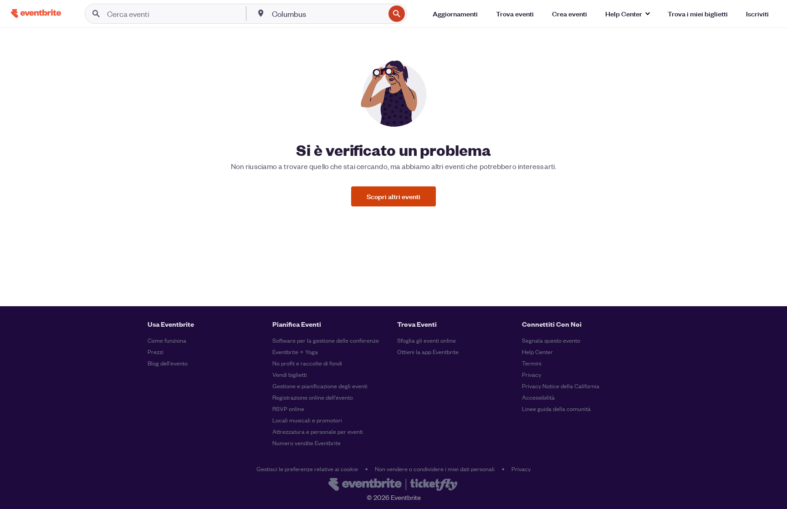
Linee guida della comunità (556, 408)
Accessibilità (538, 397)
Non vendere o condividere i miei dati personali (435, 468)
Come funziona (167, 340)
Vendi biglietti (289, 374)
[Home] (36, 13)
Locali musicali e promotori (307, 420)
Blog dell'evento (168, 363)
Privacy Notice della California (560, 385)
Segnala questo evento (551, 340)
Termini (532, 363)
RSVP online (288, 408)
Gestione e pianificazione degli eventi (320, 385)
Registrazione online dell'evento (312, 397)
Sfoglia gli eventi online (426, 340)
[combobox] (327, 13)
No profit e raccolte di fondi (307, 363)
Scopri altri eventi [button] (393, 196)
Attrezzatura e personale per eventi (317, 431)
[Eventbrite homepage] (393, 485)
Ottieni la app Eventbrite (428, 351)
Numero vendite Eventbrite (306, 442)
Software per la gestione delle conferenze (325, 340)
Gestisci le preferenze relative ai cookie (307, 468)
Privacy (531, 374)
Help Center (537, 351)
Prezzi (156, 351)
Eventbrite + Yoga (295, 351)
